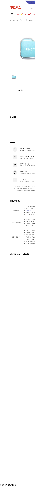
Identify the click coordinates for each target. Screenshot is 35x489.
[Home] (11, 20)
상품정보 (20, 90)
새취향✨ (19, 14)
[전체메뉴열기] (12, 14)
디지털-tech (16, 20)
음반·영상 (27, 14)
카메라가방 (32, 20)
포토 (24, 20)
